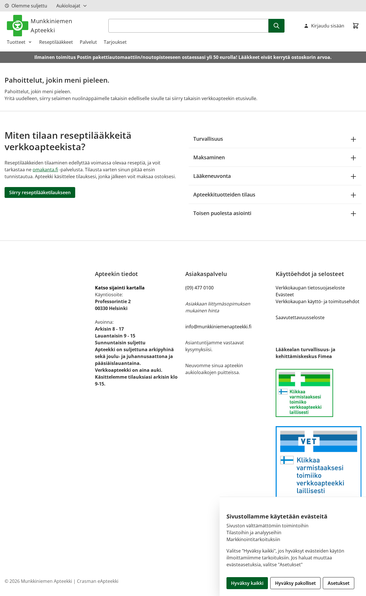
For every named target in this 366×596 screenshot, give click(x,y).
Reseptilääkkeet (56, 42)
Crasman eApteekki (97, 581)
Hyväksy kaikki (247, 583)
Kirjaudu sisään (327, 26)
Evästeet (285, 294)
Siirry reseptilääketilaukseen (40, 192)
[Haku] (276, 26)
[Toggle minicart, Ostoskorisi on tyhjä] (355, 25)
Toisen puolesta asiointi (222, 213)
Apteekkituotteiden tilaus (224, 194)
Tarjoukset (115, 42)
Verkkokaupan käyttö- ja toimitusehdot (317, 301)
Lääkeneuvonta (212, 175)
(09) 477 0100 (199, 288)
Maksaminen (209, 157)
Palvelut (88, 42)
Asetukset (338, 583)
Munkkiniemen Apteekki (51, 25)
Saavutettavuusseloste (300, 317)
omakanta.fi (45, 169)
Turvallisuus (208, 138)
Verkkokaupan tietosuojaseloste (310, 288)
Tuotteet (16, 42)
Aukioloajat (68, 6)
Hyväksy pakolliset (295, 583)
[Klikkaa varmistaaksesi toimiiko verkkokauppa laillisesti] (318, 393)
